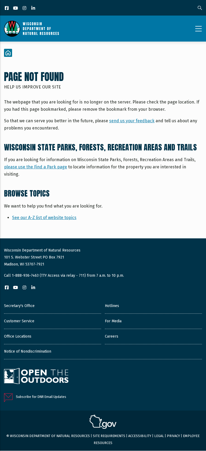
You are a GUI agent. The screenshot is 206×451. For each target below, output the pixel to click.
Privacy (173, 436)
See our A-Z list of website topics (44, 217)
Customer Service (19, 321)
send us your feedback (131, 120)
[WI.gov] (103, 422)
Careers (111, 336)
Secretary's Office (19, 306)
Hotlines (112, 306)
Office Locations (17, 336)
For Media (113, 321)
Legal (159, 436)
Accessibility (139, 436)
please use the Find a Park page (35, 166)
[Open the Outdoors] (36, 377)
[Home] (31, 29)
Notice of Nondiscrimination (27, 351)
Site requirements (109, 436)
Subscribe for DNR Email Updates (41, 397)
